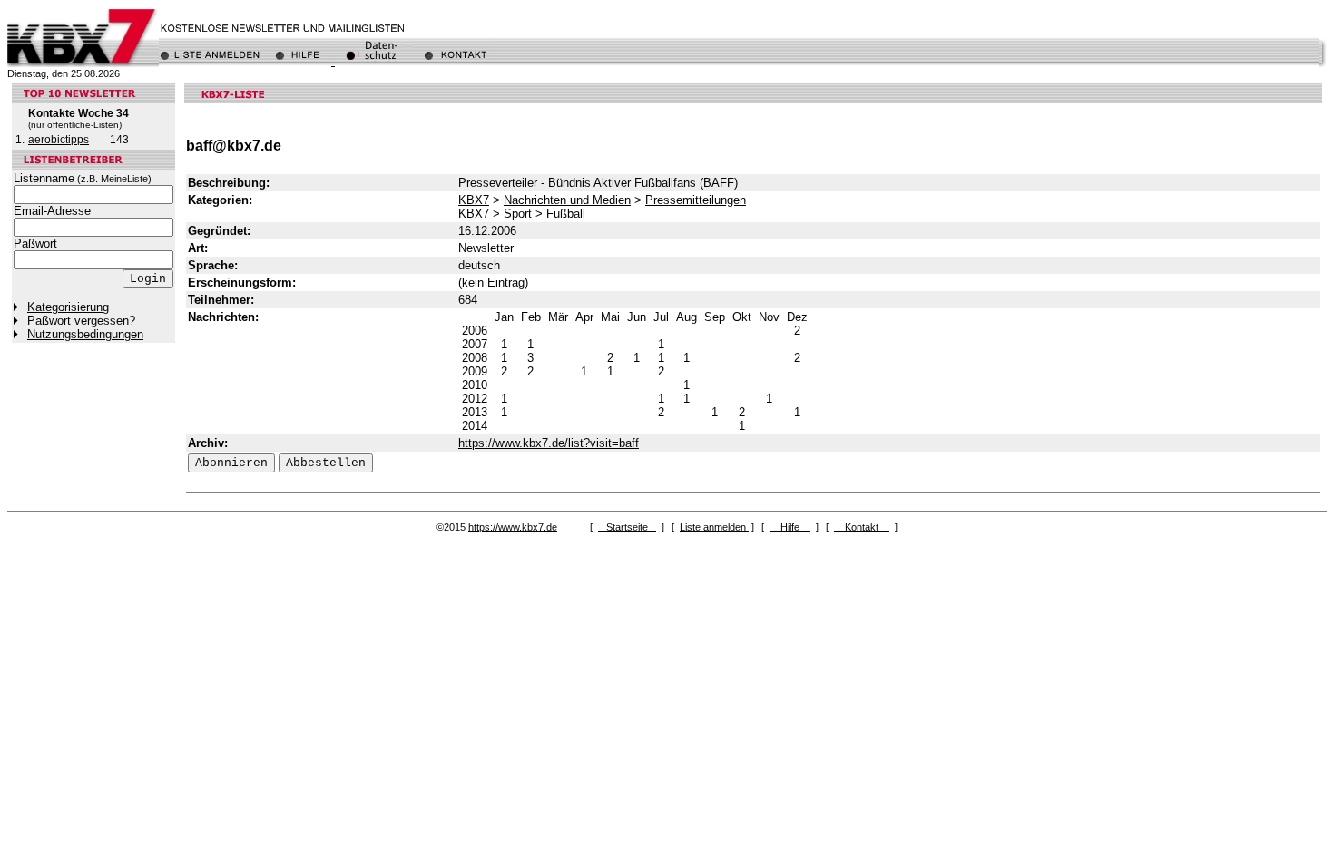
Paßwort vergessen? (81, 320)
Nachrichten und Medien (567, 200)
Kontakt (861, 526)
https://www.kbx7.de (512, 526)
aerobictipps (58, 139)
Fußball (565, 213)
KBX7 (473, 200)
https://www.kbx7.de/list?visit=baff (548, 443)
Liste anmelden (714, 526)
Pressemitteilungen (695, 200)
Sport (518, 213)
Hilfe (790, 526)
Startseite (627, 526)
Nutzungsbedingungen (85, 334)
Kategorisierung (68, 307)
